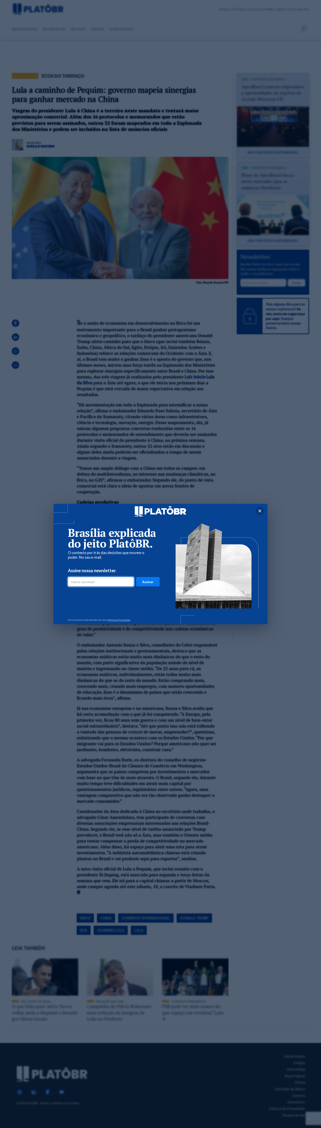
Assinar (148, 582)
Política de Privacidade (119, 620)
